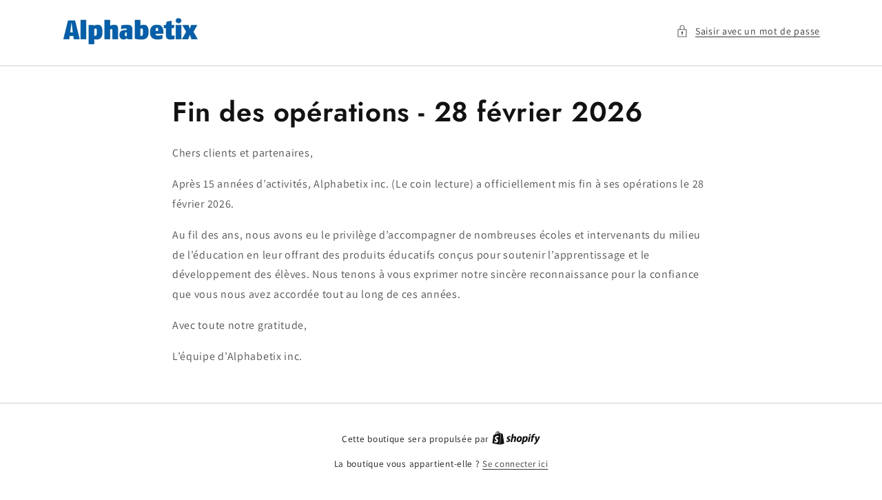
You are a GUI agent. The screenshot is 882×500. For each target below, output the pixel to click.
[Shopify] (516, 439)
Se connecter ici (515, 464)
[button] (748, 31)
